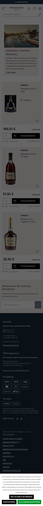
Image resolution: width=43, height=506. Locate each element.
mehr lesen (11, 72)
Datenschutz (8, 456)
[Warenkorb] (40, 8)
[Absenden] (38, 304)
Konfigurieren (9, 502)
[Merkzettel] (34, 8)
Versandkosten (9, 434)
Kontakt (6, 467)
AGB (4, 460)
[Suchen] (39, 14)
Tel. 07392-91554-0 (10, 336)
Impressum (7, 463)
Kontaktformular (10, 345)
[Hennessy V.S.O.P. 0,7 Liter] (10, 169)
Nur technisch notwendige (21, 497)
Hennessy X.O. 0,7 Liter (28, 90)
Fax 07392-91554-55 (10, 338)
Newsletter (8, 446)
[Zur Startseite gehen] (16, 8)
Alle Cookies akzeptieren (29, 502)
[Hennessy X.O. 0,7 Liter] (10, 103)
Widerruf (7, 453)
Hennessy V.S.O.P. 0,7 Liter (28, 155)
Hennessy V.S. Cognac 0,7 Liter (28, 220)
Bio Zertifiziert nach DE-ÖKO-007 (16, 370)
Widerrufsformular (11, 471)
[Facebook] (17, 419)
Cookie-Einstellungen (12, 439)
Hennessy (24, 85)
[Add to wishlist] (37, 121)
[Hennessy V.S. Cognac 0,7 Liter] (10, 234)
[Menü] (4, 8)
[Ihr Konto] (29, 8)
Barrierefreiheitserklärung (15, 449)
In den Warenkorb (28, 136)
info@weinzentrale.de (11, 342)
